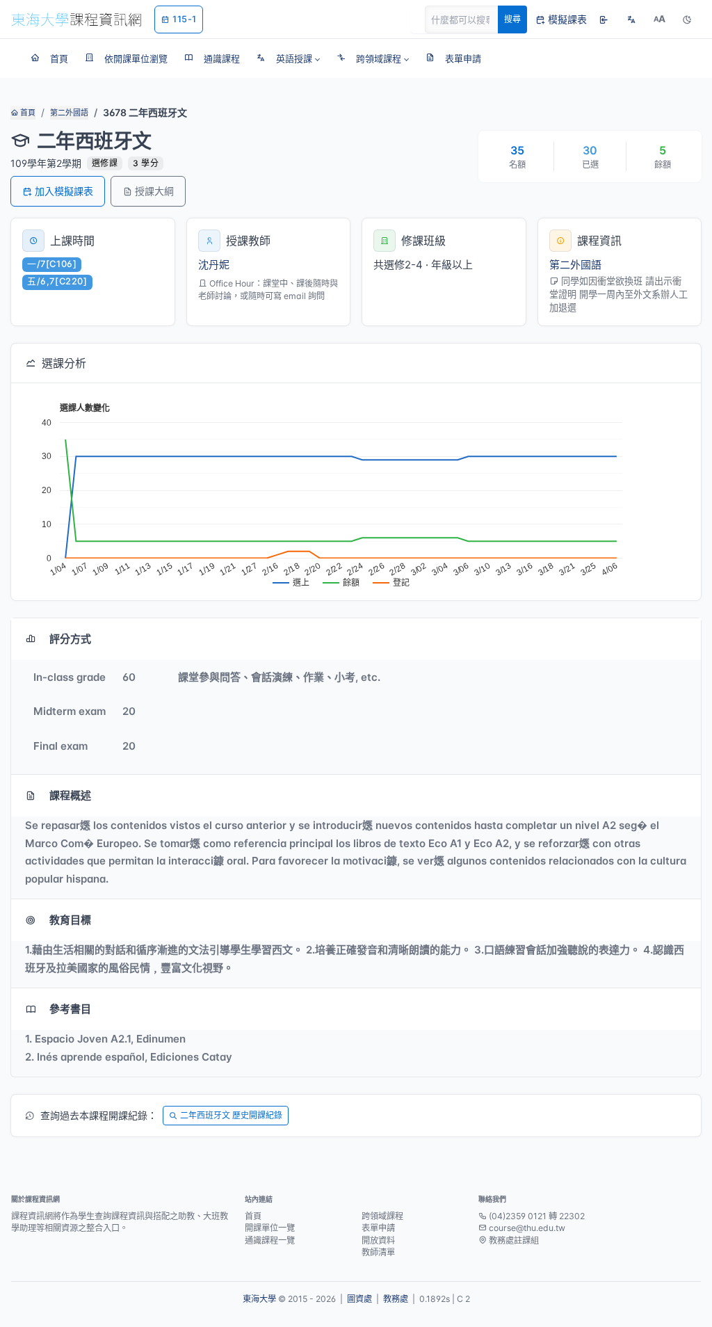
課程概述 (70, 795)
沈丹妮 (213, 264)
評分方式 (70, 638)
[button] (288, 58)
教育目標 (70, 919)
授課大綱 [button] (154, 191)
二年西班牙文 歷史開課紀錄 (231, 1115)
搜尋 (512, 19)
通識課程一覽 (270, 1240)
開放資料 (378, 1240)
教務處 (395, 1299)
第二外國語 (69, 113)
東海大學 (259, 1299)
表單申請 (378, 1228)
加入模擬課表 (64, 191)
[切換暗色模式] (687, 19)
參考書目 (70, 1008)
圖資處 (359, 1299)
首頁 (26, 113)
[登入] (603, 19)
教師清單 (378, 1252)
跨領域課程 (382, 1216)
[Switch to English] (631, 19)
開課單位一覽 (270, 1228)
